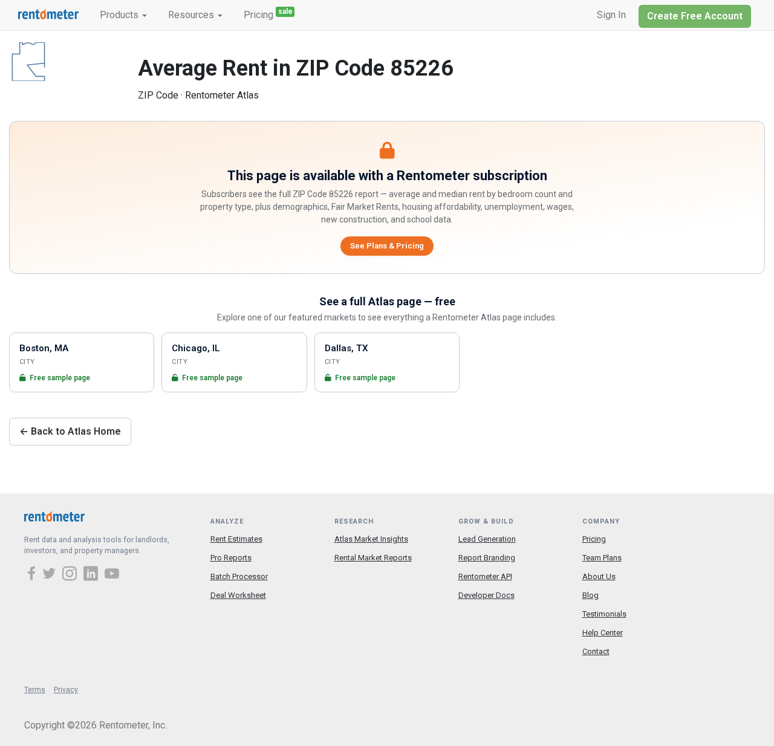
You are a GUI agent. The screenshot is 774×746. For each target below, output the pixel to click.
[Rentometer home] (48, 15)
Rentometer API (485, 576)
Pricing (268, 14)
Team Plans (602, 557)
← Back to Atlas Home (70, 431)
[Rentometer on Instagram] (71, 574)
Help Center (602, 632)
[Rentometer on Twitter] (50, 574)
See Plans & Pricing (387, 245)
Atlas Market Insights (371, 538)
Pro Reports (231, 557)
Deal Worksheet (238, 595)
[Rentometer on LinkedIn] (92, 574)
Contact (596, 651)
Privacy (66, 690)
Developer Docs (486, 595)
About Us (599, 576)
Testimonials (604, 613)
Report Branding (486, 557)
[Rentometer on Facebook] (33, 574)
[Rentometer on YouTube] (112, 574)
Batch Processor (239, 576)
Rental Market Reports (373, 557)
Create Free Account (695, 16)
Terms (34, 690)
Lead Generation (487, 538)
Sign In (611, 15)
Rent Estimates (236, 538)
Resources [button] (192, 15)
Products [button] (120, 15)
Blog (590, 595)
